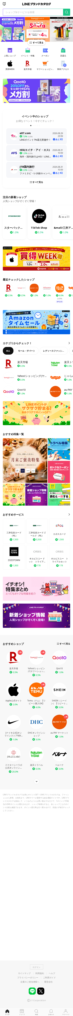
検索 (36, 1014)
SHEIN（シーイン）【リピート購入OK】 (59, 702)
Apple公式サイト (13, 700)
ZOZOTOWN (14, 560)
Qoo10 (59, 668)
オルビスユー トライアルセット (59, 560)
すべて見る (38, 42)
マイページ (65, 1014)
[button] (30, 125)
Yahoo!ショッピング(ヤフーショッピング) (36, 670)
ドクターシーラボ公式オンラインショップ (13, 766)
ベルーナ (59, 765)
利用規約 (39, 973)
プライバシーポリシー (27, 977)
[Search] (66, 12)
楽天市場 (13, 668)
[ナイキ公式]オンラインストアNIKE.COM (14, 734)
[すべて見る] (36, 781)
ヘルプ (52, 973)
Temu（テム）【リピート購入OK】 (36, 702)
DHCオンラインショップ (36, 734)
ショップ (22, 1014)
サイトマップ (24, 973)
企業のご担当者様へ (29, 981)
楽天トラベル (36, 765)
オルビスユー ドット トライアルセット (37, 560)
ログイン (36, 967)
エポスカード (59, 534)
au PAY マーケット (59, 732)
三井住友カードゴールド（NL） (37, 534)
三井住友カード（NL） (14, 534)
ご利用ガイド (49, 977)
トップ (7, 1014)
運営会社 (48, 981)
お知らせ (51, 1014)
